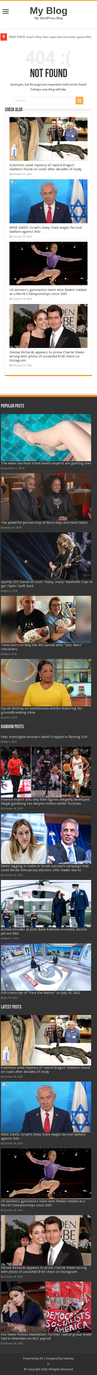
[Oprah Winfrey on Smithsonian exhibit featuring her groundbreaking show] (46, 682)
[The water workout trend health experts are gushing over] (46, 437)
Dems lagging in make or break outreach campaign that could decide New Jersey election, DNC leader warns (45, 868)
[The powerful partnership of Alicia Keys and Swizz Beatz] (46, 497)
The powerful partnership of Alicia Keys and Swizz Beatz (44, 523)
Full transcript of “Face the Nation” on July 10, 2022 (40, 993)
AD (41, 1358)
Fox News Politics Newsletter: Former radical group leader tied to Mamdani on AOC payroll (46, 1336)
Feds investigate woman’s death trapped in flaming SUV (44, 737)
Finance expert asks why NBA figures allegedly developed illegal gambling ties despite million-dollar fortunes (45, 801)
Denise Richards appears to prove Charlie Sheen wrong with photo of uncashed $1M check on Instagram (46, 356)
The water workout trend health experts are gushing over (46, 463)
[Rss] (48, 1364)
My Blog (48, 10)
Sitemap (68, 1358)
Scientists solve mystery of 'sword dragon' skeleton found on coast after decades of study (45, 167)
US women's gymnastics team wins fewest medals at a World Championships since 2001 (48, 292)
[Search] (79, 100)
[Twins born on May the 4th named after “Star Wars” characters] (46, 619)
